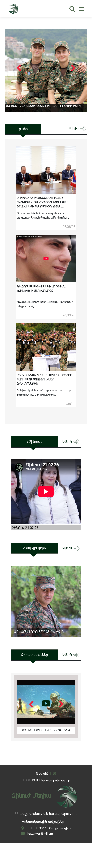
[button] (72, 68)
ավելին (74, 128)
